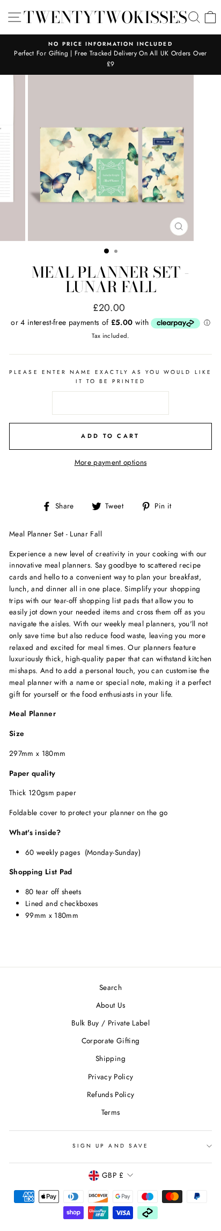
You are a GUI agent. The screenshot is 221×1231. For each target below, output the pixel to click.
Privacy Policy (111, 1076)
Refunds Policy (111, 1094)
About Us (111, 1005)
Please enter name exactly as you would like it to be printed (110, 376)
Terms (110, 1112)
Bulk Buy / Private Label (110, 1022)
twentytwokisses (105, 17)
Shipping (110, 1058)
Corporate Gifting (111, 1040)
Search (110, 987)
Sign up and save (110, 1146)
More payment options (111, 462)
